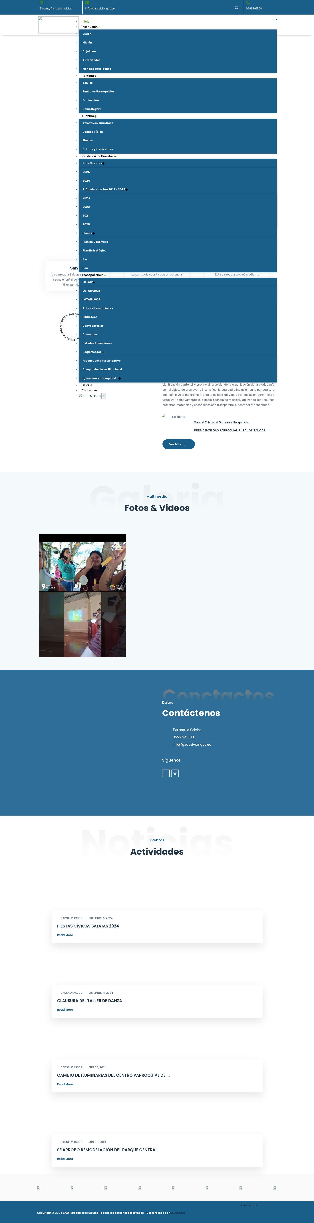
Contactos (89, 390)
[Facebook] (228, 7)
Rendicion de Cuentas (98, 156)
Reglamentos (92, 352)
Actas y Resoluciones (97, 308)
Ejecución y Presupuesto (100, 378)
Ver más (175, 444)
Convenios (90, 334)
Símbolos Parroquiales (98, 91)
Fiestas (87, 140)
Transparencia (92, 275)
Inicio (85, 21)
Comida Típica (92, 131)
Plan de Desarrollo (95, 241)
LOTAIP (87, 282)
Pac (85, 259)
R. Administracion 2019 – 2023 (103, 189)
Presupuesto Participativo (101, 360)
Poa (85, 268)
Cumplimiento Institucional (102, 369)
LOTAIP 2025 (91, 299)
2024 (86, 180)
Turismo (88, 116)
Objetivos (89, 51)
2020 (86, 224)
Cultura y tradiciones (97, 149)
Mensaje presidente (96, 68)
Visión (86, 33)
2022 (86, 207)
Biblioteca (89, 317)
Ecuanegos (177, 1212)
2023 (86, 198)
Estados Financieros (97, 343)
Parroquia (89, 76)
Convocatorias (93, 325)
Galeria (87, 385)
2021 (85, 215)
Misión (87, 42)
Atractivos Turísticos (97, 123)
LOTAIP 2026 (91, 290)
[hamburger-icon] (275, 19)
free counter (249, 1205)
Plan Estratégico (94, 250)
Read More (65, 935)
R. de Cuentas (92, 163)
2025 (86, 172)
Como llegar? (91, 109)
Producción (90, 100)
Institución (90, 27)
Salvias (87, 82)
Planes (87, 233)
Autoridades (91, 60)
